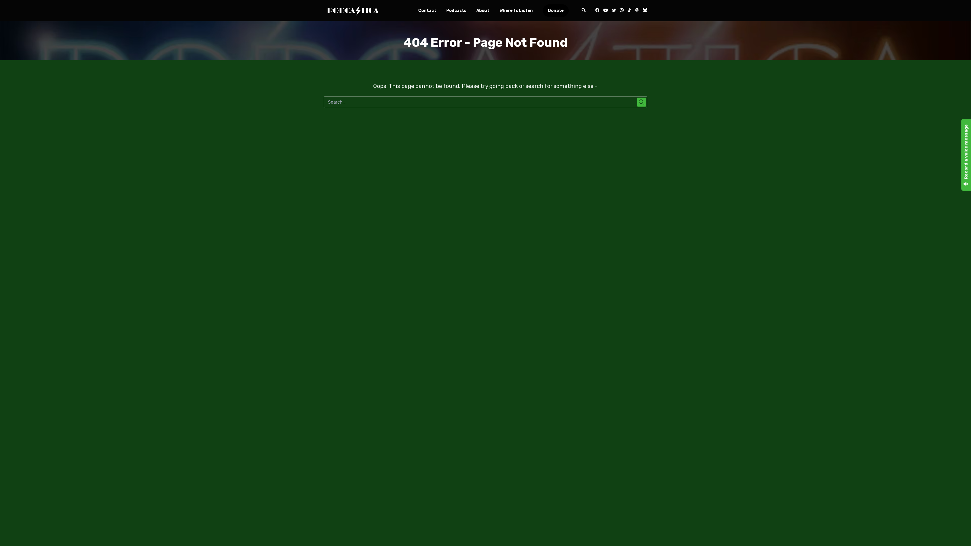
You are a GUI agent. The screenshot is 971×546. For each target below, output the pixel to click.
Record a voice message (966, 152)
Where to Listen (516, 10)
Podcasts (456, 10)
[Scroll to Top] (959, 534)
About (482, 10)
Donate (556, 10)
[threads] (637, 10)
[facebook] (597, 10)
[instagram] (622, 10)
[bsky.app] (644, 10)
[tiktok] (629, 10)
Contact (427, 10)
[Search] (583, 10)
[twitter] (614, 10)
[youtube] (605, 10)
